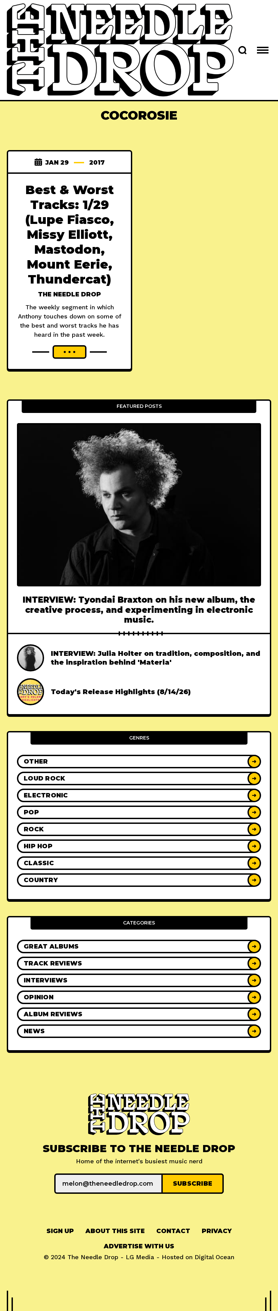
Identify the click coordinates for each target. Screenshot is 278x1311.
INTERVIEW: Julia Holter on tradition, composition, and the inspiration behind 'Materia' (155, 657)
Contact (173, 1231)
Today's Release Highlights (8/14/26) (121, 692)
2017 (97, 162)
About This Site (115, 1231)
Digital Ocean (214, 1257)
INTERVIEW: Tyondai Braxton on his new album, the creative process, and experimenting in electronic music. (139, 610)
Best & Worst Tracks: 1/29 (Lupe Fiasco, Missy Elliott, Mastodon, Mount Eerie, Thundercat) (69, 234)
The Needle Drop (69, 294)
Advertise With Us (139, 1246)
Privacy (217, 1231)
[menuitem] (60, 1231)
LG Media (140, 1257)
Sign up (60, 1231)
